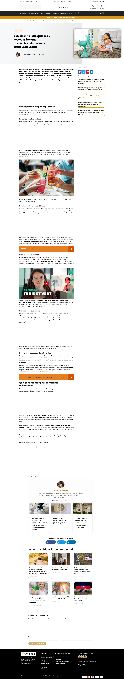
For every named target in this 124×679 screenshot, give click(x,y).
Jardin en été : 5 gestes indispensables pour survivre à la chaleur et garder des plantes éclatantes (91, 81)
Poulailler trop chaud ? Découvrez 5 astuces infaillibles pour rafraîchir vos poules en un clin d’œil (91, 112)
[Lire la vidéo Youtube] (46, 283)
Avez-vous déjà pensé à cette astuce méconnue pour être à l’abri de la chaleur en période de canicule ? (91, 96)
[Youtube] (87, 72)
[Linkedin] (91, 72)
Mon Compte (93, 8)
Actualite (27, 20)
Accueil (21, 20)
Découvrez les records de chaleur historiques (39, 372)
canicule (37, 476)
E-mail (63, 636)
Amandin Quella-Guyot (61, 490)
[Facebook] (80, 72)
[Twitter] (83, 72)
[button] (101, 13)
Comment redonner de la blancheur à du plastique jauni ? (60, 520)
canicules (55, 257)
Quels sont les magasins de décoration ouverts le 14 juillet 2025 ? (82, 599)
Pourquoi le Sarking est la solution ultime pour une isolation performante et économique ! (90, 104)
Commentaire (32, 622)
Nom (30, 636)
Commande (101, 8)
